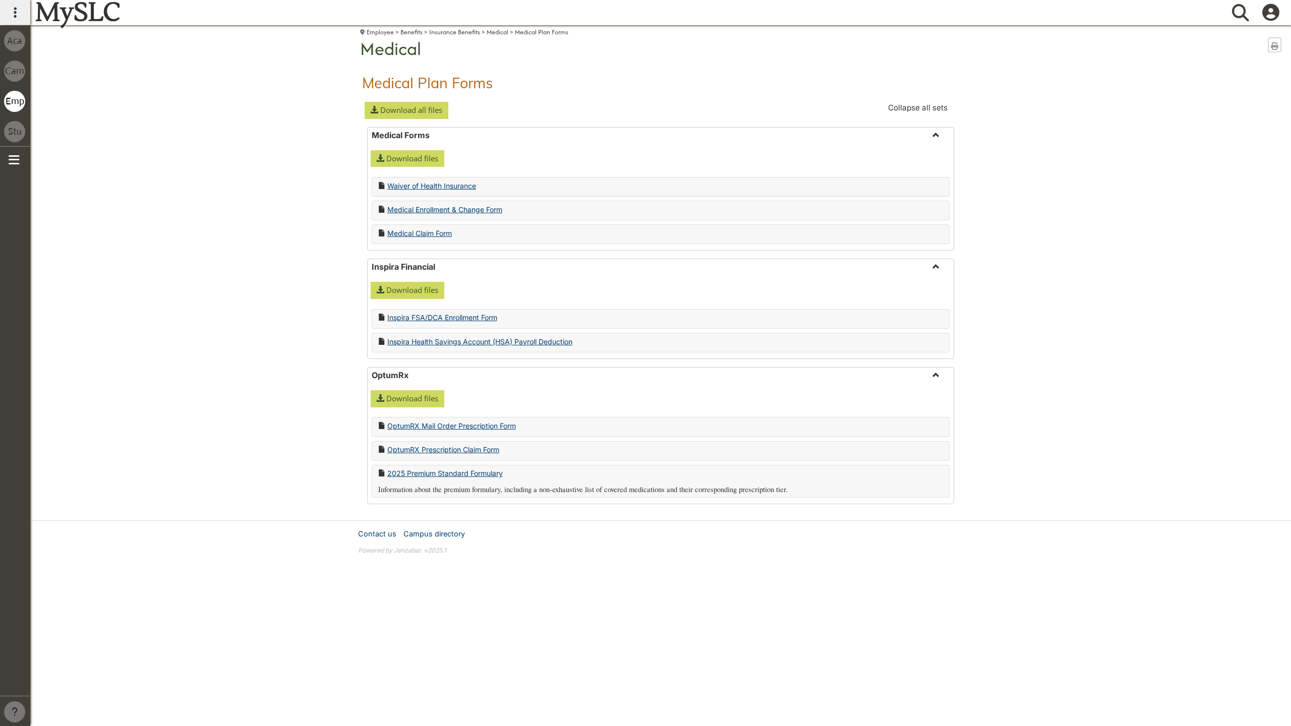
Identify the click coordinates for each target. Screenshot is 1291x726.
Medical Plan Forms (541, 32)
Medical (497, 32)
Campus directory (434, 533)
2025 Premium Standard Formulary (445, 473)
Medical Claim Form (419, 233)
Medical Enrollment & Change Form (444, 209)
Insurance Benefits (454, 32)
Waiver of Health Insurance (431, 186)
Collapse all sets (918, 107)
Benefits (411, 32)
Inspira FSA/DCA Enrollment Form (442, 317)
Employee (380, 32)
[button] (406, 110)
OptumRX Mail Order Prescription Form (451, 425)
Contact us (377, 533)
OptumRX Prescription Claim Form (443, 449)
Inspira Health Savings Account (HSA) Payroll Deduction (479, 341)
